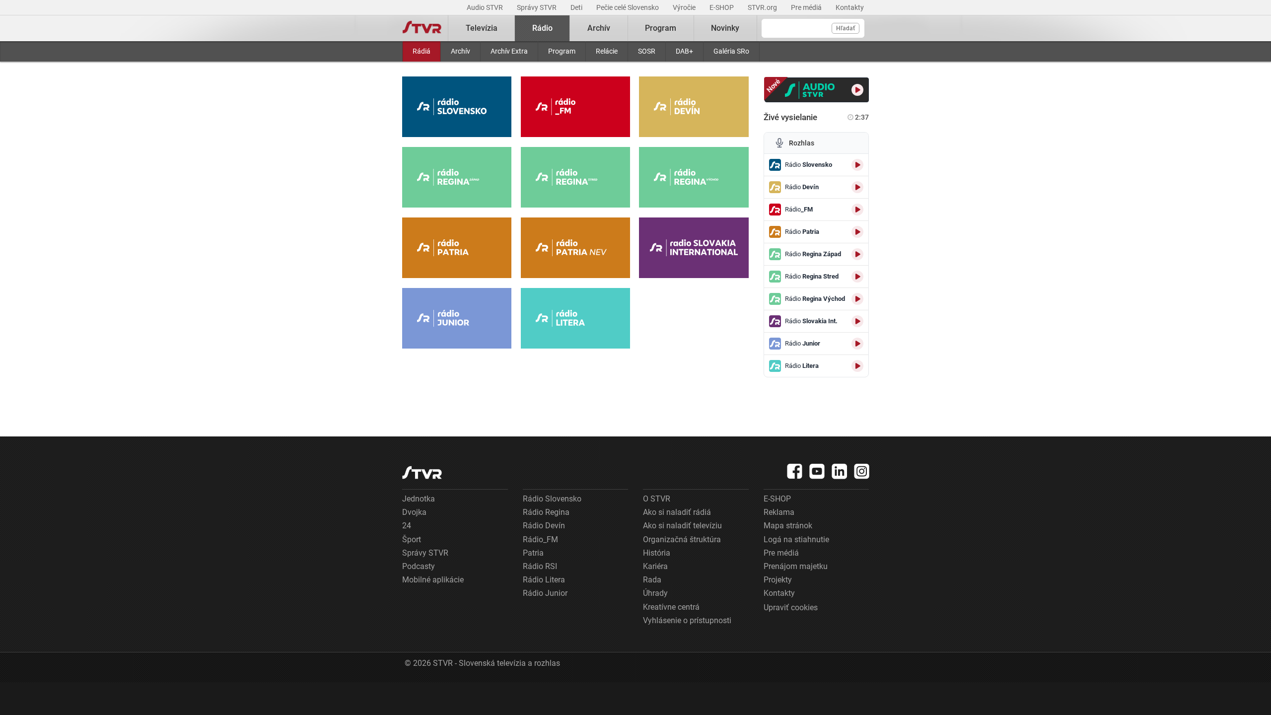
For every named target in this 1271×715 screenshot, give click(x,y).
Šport (411, 539)
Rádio (542, 28)
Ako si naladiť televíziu (682, 525)
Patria (533, 553)
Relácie (607, 51)
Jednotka (418, 498)
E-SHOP (722, 7)
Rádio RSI (540, 566)
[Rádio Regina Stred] (575, 177)
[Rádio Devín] (693, 106)
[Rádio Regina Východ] (693, 177)
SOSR (646, 51)
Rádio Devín (544, 525)
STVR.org (763, 7)
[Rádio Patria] (456, 247)
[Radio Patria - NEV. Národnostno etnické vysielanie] (575, 247)
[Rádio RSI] (693, 247)
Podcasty (418, 566)
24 (406, 525)
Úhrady (655, 593)
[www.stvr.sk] (422, 472)
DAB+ (684, 51)
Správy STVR (537, 7)
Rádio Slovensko (552, 498)
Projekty (778, 579)
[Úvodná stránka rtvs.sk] (422, 28)
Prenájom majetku (796, 566)
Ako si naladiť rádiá (677, 512)
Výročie (685, 7)
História (656, 553)
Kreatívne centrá (671, 607)
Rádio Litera (544, 579)
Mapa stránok (788, 525)
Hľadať (845, 28)
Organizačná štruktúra (682, 539)
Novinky (725, 28)
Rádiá (421, 51)
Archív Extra (509, 51)
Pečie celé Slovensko (628, 7)
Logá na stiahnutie (796, 539)
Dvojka (414, 512)
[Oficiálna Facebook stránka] (795, 471)
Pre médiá (807, 7)
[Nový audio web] (817, 89)
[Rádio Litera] (575, 318)
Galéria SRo (731, 51)
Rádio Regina (546, 512)
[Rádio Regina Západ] (456, 177)
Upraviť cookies (791, 607)
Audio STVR (485, 7)
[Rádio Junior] (456, 318)
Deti (577, 7)
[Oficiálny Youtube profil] (817, 471)
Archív (460, 51)
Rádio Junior (545, 593)
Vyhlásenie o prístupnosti (687, 620)
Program (561, 51)
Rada (652, 579)
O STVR (656, 498)
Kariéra (655, 566)
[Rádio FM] (575, 106)
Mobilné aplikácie (433, 579)
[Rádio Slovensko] (456, 106)
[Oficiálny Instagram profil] (862, 471)
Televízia (481, 28)
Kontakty (850, 7)
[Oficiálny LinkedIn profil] (839, 471)
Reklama (779, 512)
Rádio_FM (540, 539)
